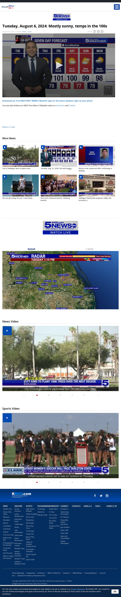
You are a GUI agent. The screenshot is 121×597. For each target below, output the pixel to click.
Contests (76, 506)
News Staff (64, 530)
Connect (64, 506)
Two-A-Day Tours (29, 527)
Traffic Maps (19, 524)
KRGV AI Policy (77, 573)
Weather (18, 506)
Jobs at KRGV (64, 527)
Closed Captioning (18, 573)
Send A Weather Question (18, 553)
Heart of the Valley (7, 513)
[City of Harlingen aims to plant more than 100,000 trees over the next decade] (20, 156)
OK (115, 591)
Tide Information (19, 531)
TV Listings (41, 509)
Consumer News (7, 549)
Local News (7, 526)
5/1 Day (51, 512)
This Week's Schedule (30, 550)
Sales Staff (64, 533)
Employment (31, 573)
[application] (58, 65)
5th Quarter (30, 523)
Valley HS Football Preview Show (31, 544)
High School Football (30, 510)
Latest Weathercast (19, 515)
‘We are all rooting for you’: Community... (17, 198)
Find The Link (7, 553)
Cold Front (6, 529)
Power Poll (30, 534)
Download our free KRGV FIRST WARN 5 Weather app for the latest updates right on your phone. (48, 100)
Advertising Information (64, 513)
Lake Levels (19, 535)
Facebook (60, 105)
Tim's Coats (53, 515)
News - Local (26, 32)
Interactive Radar (18, 520)
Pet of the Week (52, 522)
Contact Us (64, 509)
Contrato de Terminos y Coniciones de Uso (31, 575)
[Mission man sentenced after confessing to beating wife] (97, 156)
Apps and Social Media (64, 537)
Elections (6, 517)
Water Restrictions (19, 539)
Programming (42, 506)
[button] (59, 65)
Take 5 (97, 506)
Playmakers (30, 520)
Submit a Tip (7, 509)
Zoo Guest (53, 518)
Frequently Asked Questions (64, 522)
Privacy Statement (91, 573)
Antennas (40, 512)
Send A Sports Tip (31, 555)
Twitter (72, 105)
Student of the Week (54, 527)
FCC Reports (64, 517)
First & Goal (30, 517)
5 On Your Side (8, 535)
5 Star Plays (30, 531)
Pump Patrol (53, 509)
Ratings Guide (42, 515)
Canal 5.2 (87, 506)
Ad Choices (41, 573)
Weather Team (20, 559)
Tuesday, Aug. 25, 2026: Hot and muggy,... (57, 168)
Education (6, 520)
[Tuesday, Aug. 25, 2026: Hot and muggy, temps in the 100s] (59, 156)
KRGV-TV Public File (54, 573)
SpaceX (5, 532)
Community (54, 506)
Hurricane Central (18, 544)
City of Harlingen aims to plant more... (16, 168)
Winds (17, 527)
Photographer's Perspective (8, 544)
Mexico (5, 523)
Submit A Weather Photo (20, 563)
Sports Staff (30, 559)
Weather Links (20, 548)
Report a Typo (8, 127)
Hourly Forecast (18, 510)
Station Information (64, 542)
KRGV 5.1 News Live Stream (8, 557)
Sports (29, 506)
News (5, 506)
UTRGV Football (31, 514)
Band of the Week (30, 538)
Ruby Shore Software (40, 584)
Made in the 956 (7, 539)
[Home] (16, 7)
